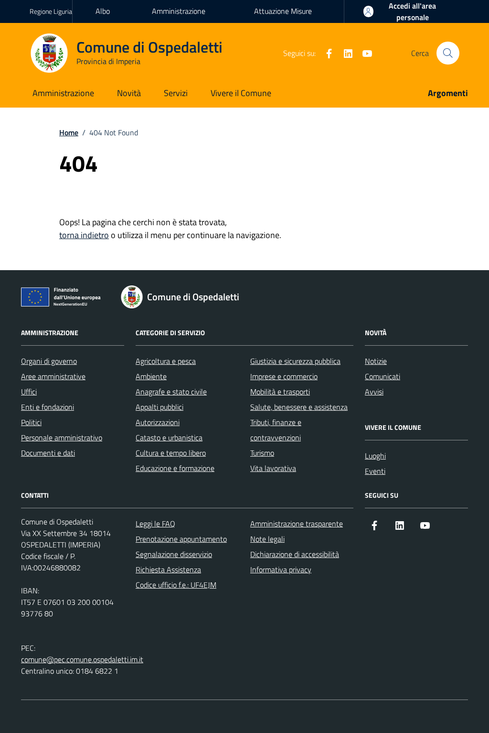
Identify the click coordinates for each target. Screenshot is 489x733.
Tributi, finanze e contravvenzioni (275, 429)
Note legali (267, 539)
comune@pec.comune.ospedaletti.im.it (82, 659)
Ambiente (151, 376)
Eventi (375, 471)
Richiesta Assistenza (168, 569)
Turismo (262, 453)
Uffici (29, 391)
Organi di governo (49, 361)
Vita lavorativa (273, 468)
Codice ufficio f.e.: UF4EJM (176, 585)
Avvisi (374, 391)
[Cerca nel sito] (447, 53)
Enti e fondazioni (47, 407)
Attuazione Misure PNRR (283, 19)
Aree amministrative (53, 376)
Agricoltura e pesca (166, 361)
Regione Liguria (51, 11)
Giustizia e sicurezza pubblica (295, 361)
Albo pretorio (108, 19)
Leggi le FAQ (155, 523)
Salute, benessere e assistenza (299, 407)
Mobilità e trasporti (280, 391)
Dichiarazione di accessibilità (294, 554)
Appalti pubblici (159, 407)
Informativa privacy (280, 569)
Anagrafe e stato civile (171, 391)
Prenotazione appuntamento (181, 539)
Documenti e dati (48, 453)
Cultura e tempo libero (171, 453)
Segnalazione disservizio (174, 554)
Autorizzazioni (158, 422)
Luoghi (375, 455)
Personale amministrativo (61, 437)
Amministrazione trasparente (178, 19)
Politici (31, 422)
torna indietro (84, 235)
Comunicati (382, 376)
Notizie (376, 361)
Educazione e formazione (175, 468)
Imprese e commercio (284, 376)
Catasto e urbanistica (169, 437)
